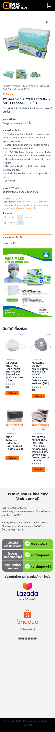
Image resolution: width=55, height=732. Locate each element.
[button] (49, 5)
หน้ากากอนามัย (29, 208)
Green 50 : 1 (29, 201)
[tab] (27, 237)
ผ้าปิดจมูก (7, 205)
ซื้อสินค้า (12, 393)
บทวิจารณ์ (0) (9, 243)
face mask (17, 201)
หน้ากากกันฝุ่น (16, 208)
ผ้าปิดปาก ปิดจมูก (29, 205)
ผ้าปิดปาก (16, 205)
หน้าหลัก (6, 85)
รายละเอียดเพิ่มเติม (13, 237)
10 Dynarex (18, 85)
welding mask (42, 201)
